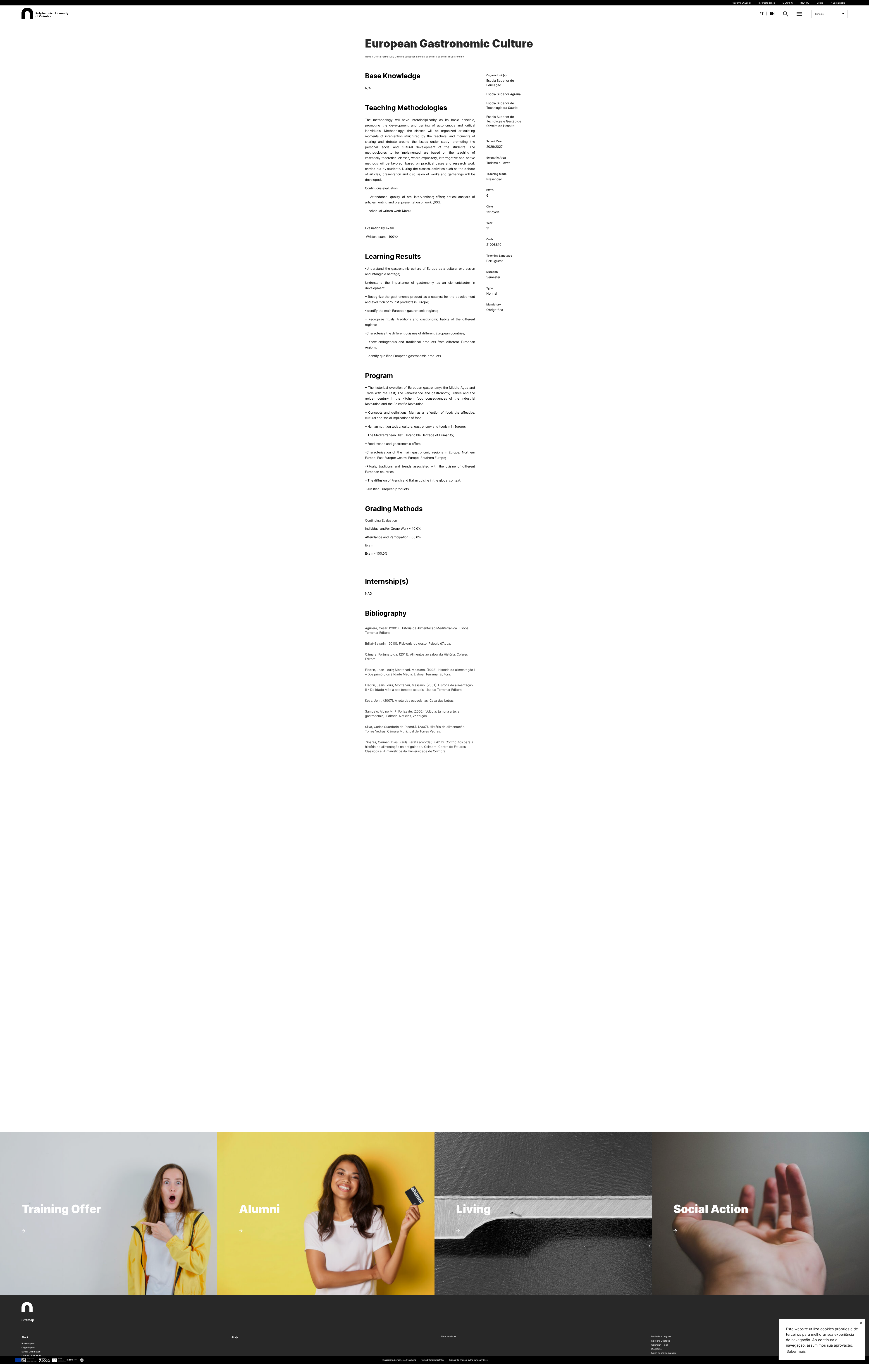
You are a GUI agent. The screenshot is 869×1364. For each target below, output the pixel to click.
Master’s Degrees (660, 1340)
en (772, 13)
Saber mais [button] (796, 1351)
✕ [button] (861, 1323)
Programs (656, 1348)
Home (368, 56)
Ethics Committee (31, 1351)
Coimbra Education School (409, 56)
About (24, 1337)
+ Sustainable (838, 2)
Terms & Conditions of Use (432, 1360)
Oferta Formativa (383, 56)
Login (820, 2)
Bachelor (430, 56)
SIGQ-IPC (788, 2)
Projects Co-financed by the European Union (468, 1360)
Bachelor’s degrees (661, 1336)
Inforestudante (767, 2)
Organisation (28, 1347)
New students (448, 1336)
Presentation (28, 1343)
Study (235, 1337)
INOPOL (804, 2)
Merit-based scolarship (663, 1353)
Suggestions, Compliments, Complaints (399, 1360)
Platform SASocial (741, 2)
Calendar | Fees (659, 1344)
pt (761, 13)
